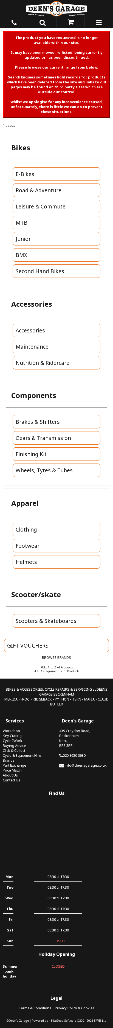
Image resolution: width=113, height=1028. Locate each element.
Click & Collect (14, 750)
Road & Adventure (38, 190)
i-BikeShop (56, 1021)
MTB (21, 222)
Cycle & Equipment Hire (22, 755)
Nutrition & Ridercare (42, 362)
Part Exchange (14, 765)
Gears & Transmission (43, 438)
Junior (23, 238)
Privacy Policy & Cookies (75, 1008)
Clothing (26, 529)
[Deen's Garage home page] (56, 8)
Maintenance (32, 346)
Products (9, 126)
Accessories (30, 330)
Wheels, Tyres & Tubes (44, 470)
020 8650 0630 (74, 755)
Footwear (27, 545)
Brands (9, 760)
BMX (21, 255)
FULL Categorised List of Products (56, 671)
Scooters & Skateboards (46, 621)
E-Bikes (25, 174)
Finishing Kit (31, 454)
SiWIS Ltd (100, 1021)
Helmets (26, 562)
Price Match (12, 770)
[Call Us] (14, 21)
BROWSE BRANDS (56, 657)
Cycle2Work (12, 740)
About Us (10, 775)
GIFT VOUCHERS (28, 645)
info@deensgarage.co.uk (86, 765)
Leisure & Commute (41, 206)
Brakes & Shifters (38, 421)
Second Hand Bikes (40, 271)
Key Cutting (12, 735)
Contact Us (11, 780)
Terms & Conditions (35, 1008)
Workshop (11, 730)
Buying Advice (14, 745)
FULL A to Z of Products (57, 667)
